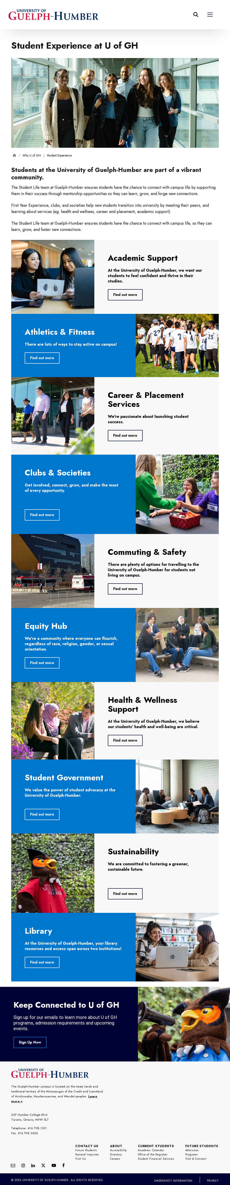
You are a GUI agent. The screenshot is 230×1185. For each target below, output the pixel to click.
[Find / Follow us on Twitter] (43, 1165)
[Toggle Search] (196, 15)
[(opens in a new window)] (33, 1165)
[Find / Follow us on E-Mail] (13, 1165)
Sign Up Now (30, 1042)
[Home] (14, 155)
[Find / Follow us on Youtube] (54, 1165)
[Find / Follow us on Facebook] (63, 1165)
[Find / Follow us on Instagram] (23, 1165)
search (119, 37)
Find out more (125, 294)
